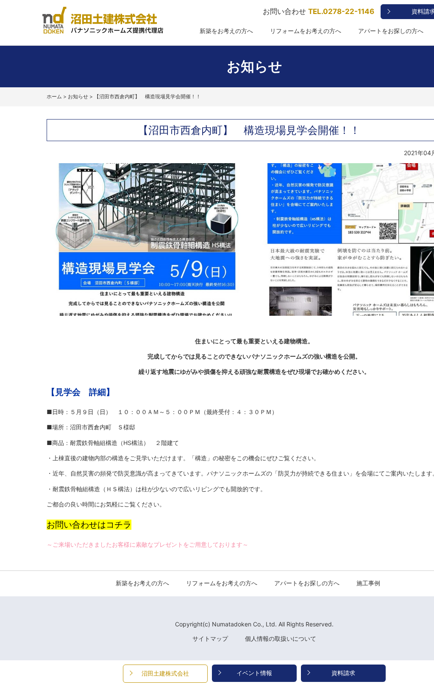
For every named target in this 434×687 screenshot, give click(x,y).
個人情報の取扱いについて (280, 638)
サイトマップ (210, 638)
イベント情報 (254, 672)
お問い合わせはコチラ (89, 525)
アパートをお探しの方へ (390, 31)
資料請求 (343, 672)
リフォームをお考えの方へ (305, 31)
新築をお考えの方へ (226, 31)
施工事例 (368, 583)
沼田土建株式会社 (165, 673)
